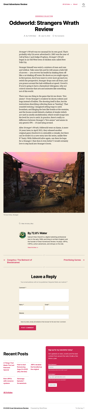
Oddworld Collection (44, 16)
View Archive (33, 247)
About (75, 4)
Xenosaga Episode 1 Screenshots (21, 381)
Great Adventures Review (15, 4)
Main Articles (25, 223)
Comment (22, 287)
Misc (32, 223)
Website (21, 313)
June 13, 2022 (45, 36)
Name (21, 304)
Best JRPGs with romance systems (8, 381)
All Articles (66, 4)
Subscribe (52, 385)
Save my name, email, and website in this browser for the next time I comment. (43, 322)
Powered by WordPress (39, 408)
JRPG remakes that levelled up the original (36, 367)
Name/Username (52, 364)
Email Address (51, 374)
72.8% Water (32, 36)
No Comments (59, 36)
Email (47, 304)
